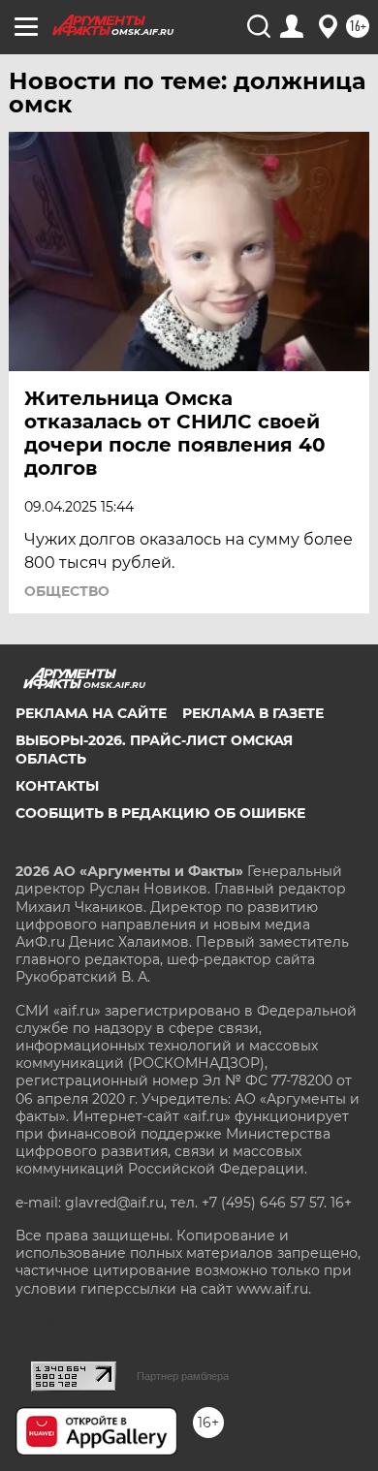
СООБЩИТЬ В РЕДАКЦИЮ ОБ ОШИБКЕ (160, 813)
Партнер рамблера (183, 1376)
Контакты (57, 786)
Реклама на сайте (91, 713)
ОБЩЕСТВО (67, 591)
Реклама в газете (253, 713)
